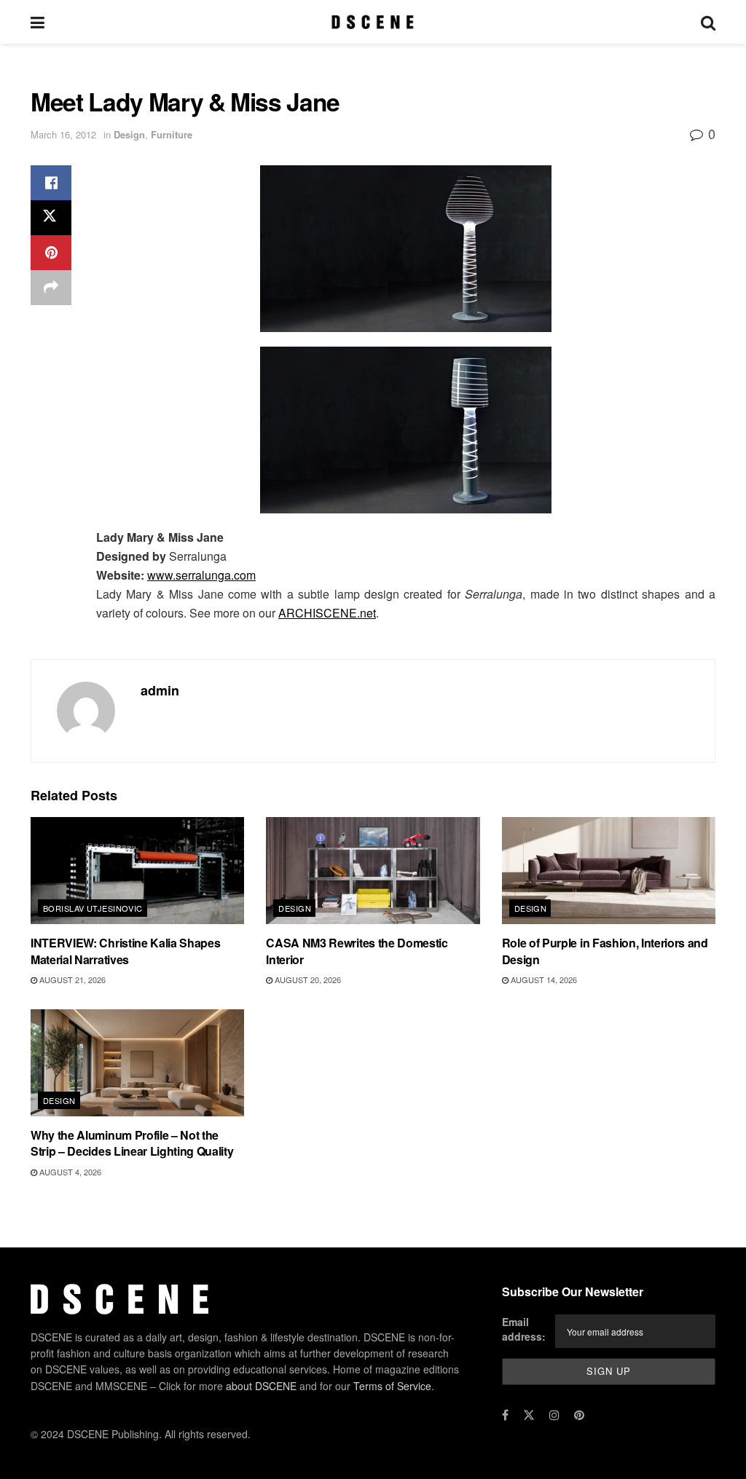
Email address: (524, 1329)
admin (160, 690)
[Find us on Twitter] (529, 1415)
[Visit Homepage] (372, 21)
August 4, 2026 (69, 1172)
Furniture (171, 134)
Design (129, 134)
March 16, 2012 (63, 134)
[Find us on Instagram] (554, 1415)
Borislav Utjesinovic (93, 908)
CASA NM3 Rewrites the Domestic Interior (356, 950)
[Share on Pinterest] (51, 252)
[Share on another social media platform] (51, 287)
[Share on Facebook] (51, 182)
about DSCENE (261, 1386)
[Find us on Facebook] (505, 1415)
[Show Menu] (37, 22)
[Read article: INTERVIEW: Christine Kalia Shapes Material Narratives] (137, 870)
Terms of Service (392, 1386)
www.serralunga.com (201, 575)
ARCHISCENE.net (327, 612)
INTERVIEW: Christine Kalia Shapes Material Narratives (125, 950)
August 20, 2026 (306, 979)
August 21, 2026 (71, 979)
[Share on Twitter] (51, 217)
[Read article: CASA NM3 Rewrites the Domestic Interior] (372, 870)
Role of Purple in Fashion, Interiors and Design (605, 950)
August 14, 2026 (543, 979)
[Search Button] (708, 22)
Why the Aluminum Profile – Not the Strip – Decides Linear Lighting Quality (132, 1143)
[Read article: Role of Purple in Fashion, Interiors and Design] (608, 870)
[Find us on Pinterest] (579, 1415)
